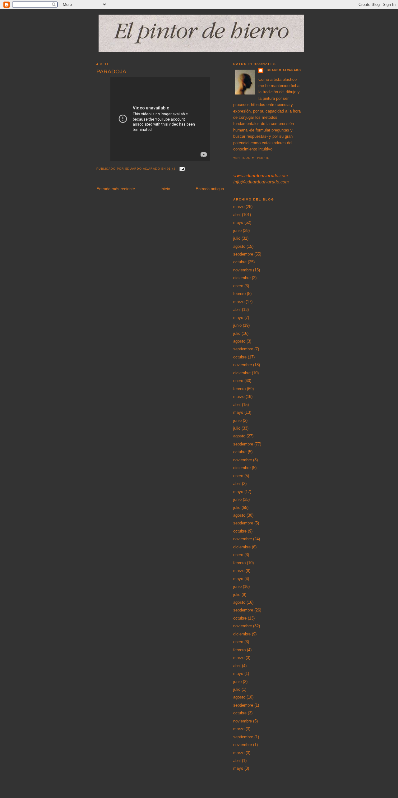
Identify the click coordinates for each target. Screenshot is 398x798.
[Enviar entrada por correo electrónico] (182, 168)
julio (236, 238)
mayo (238, 222)
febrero (239, 293)
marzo (238, 206)
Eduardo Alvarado (283, 70)
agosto (239, 246)
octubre (240, 262)
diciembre (242, 277)
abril (237, 214)
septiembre (243, 254)
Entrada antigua (210, 189)
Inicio (165, 189)
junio (237, 230)
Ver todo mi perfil (251, 157)
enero (238, 286)
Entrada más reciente (115, 189)
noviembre (242, 270)
